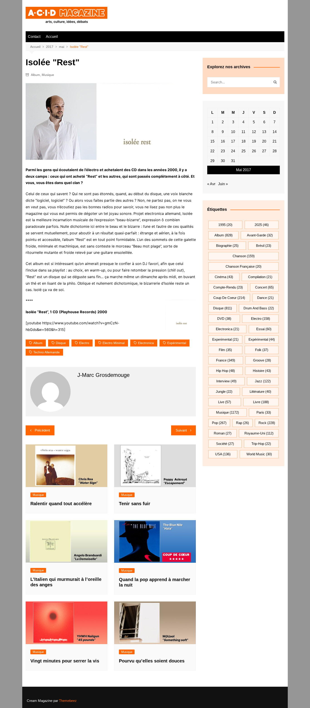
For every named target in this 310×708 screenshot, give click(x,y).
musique (227, 412)
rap (242, 423)
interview (226, 381)
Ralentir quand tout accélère (61, 503)
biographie (227, 245)
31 (233, 161)
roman (222, 433)
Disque (61, 343)
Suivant (181, 430)
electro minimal (114, 343)
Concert (264, 287)
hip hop (225, 371)
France (225, 360)
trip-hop (261, 444)
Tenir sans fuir (134, 503)
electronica (146, 343)
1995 (225, 225)
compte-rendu (228, 287)
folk (261, 350)
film (225, 350)
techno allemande (46, 352)
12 (254, 132)
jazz (263, 381)
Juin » (223, 184)
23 (223, 151)
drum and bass (259, 308)
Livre (261, 402)
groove (262, 360)
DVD (224, 318)
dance (265, 298)
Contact (34, 37)
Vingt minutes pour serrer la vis (64, 660)
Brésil (263, 245)
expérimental (176, 343)
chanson (244, 256)
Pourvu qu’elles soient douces (152, 660)
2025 (262, 225)
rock (266, 423)
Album (35, 75)
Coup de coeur (229, 298)
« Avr (211, 184)
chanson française (243, 266)
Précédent (42, 430)
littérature (260, 391)
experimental (225, 339)
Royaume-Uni (258, 433)
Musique (48, 75)
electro (84, 343)
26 (254, 151)
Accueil (52, 37)
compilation (260, 277)
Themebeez (68, 701)
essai (263, 329)
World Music (259, 454)
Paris (263, 412)
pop (219, 423)
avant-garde (260, 235)
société (225, 444)
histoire (262, 371)
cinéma (224, 277)
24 (233, 151)
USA (223, 454)
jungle (224, 391)
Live (224, 402)
